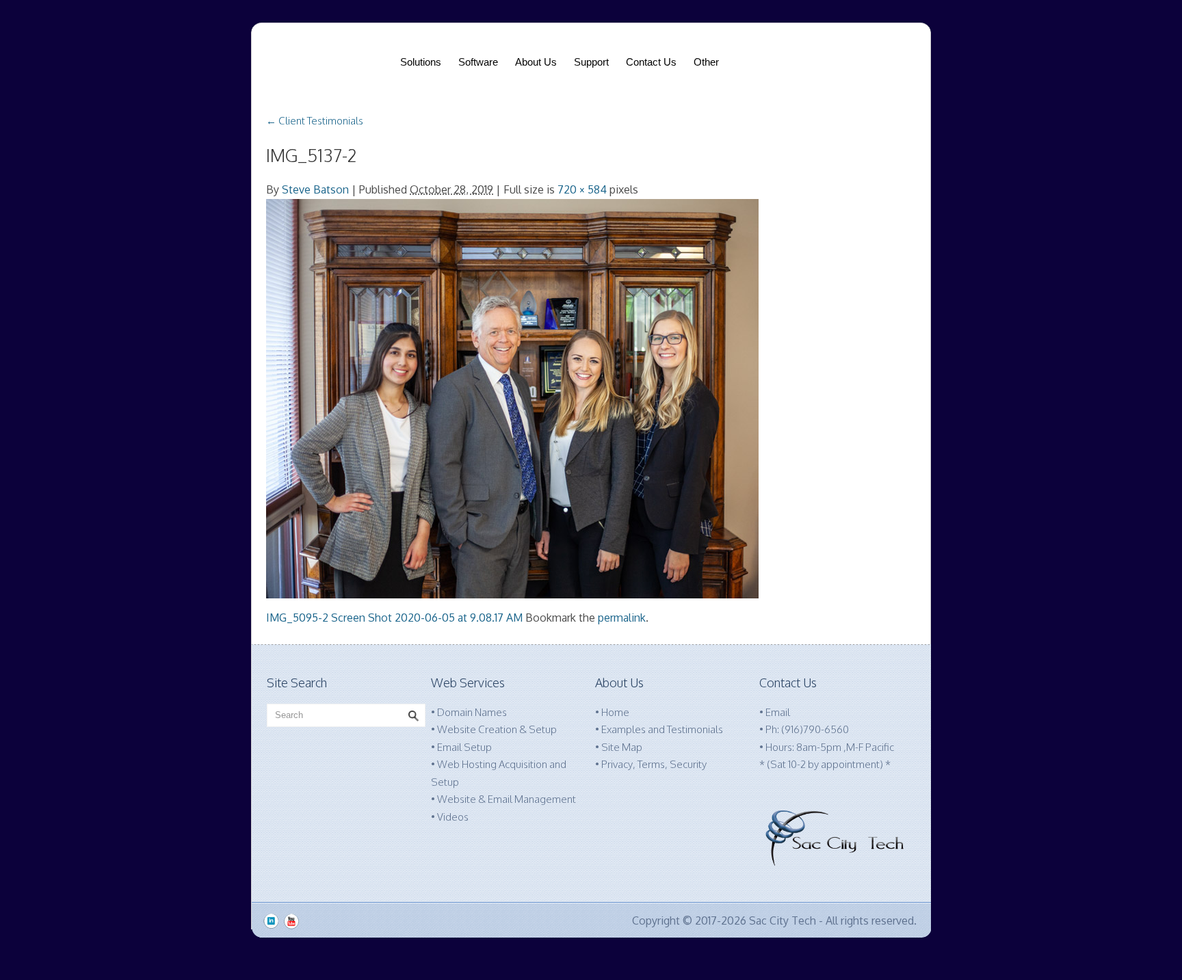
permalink (622, 617)
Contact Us (651, 62)
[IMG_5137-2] (512, 397)
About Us (536, 62)
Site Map (621, 747)
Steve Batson (315, 189)
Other (706, 62)
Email (777, 712)
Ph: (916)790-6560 (807, 729)
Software (478, 62)
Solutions (420, 62)
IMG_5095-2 (297, 617)
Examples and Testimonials (662, 729)
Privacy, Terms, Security (654, 764)
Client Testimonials (314, 120)
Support (591, 62)
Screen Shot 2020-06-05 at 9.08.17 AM (427, 617)
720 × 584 (582, 189)
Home (615, 712)
